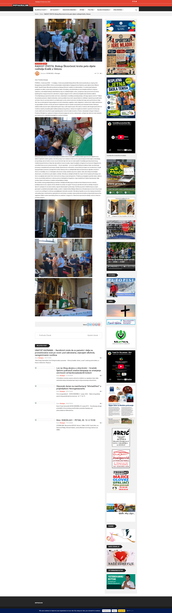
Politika (91, 10)
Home (36, 14)
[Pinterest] (99, 324)
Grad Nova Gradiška (69, 10)
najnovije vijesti (40, 10)
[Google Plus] (93, 324)
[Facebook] (132, 1)
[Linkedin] (96, 324)
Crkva (41, 14)
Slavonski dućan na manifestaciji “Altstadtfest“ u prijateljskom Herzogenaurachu (78, 387)
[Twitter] (136, 1)
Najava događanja (103, 10)
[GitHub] (134, 1)
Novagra (57, 73)
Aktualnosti (54, 10)
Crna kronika (117, 10)
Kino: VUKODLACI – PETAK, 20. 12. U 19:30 (75, 420)
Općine (82, 10)
